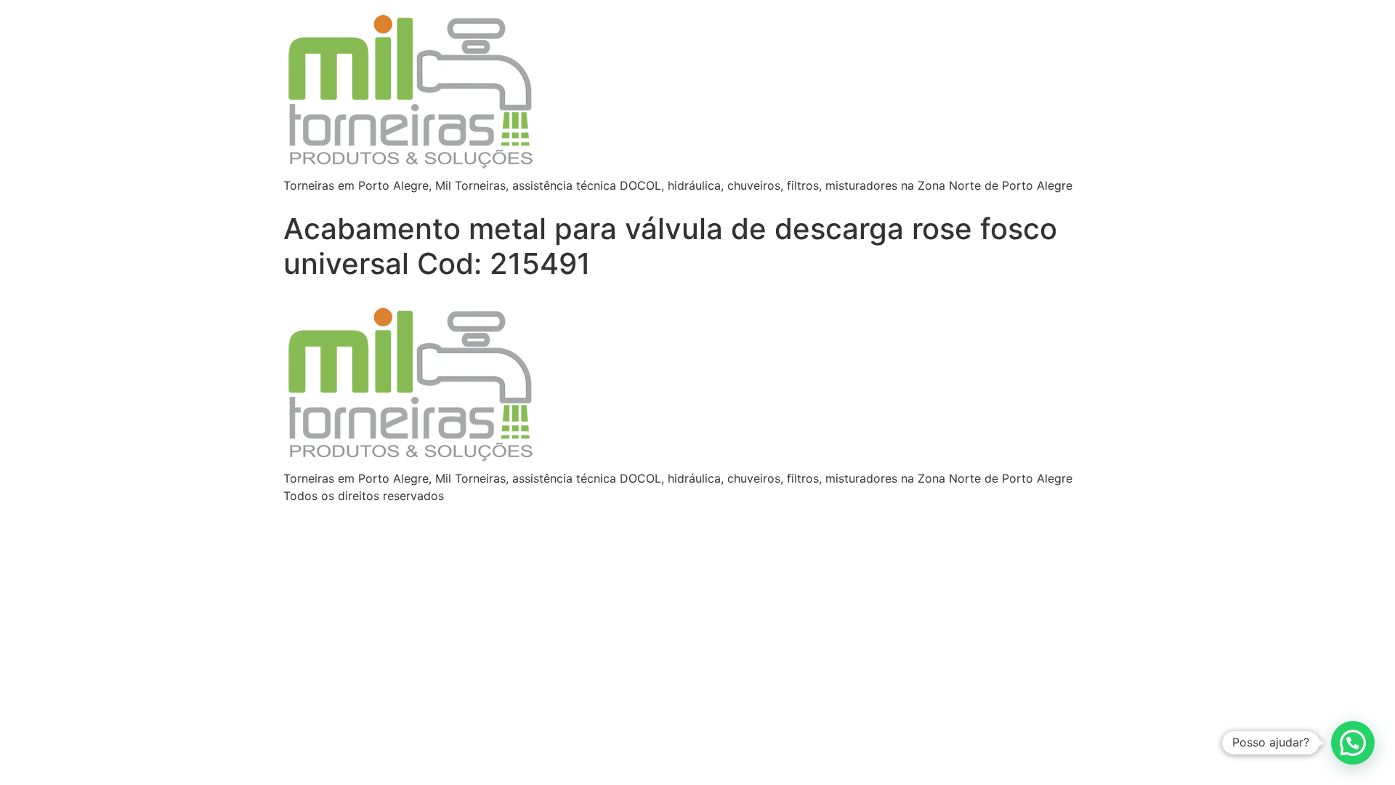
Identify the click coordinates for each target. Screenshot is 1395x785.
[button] (1353, 743)
